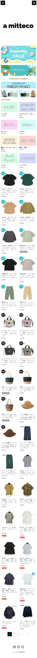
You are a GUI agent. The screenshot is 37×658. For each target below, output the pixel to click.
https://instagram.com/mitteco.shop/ (18, 646)
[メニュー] (3, 3)
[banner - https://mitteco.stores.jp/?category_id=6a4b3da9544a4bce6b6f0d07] (9, 93)
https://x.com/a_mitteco (14, 646)
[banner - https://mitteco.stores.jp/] (18, 54)
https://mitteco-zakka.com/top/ (22, 646)
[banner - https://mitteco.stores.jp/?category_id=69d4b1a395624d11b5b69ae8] (18, 85)
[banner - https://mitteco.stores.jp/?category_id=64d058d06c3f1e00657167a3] (18, 70)
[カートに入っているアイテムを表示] (34, 3)
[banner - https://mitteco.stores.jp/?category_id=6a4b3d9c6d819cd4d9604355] (27, 93)
